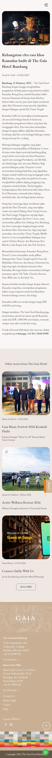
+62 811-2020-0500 (38, 333)
